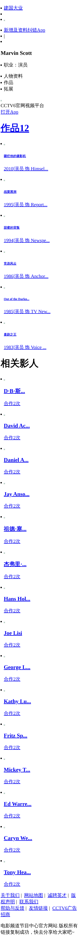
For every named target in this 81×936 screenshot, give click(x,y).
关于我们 (10, 895)
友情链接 (38, 908)
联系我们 (28, 901)
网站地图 (33, 895)
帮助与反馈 (12, 908)
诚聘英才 (57, 895)
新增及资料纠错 (24, 30)
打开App (9, 112)
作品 (15, 128)
